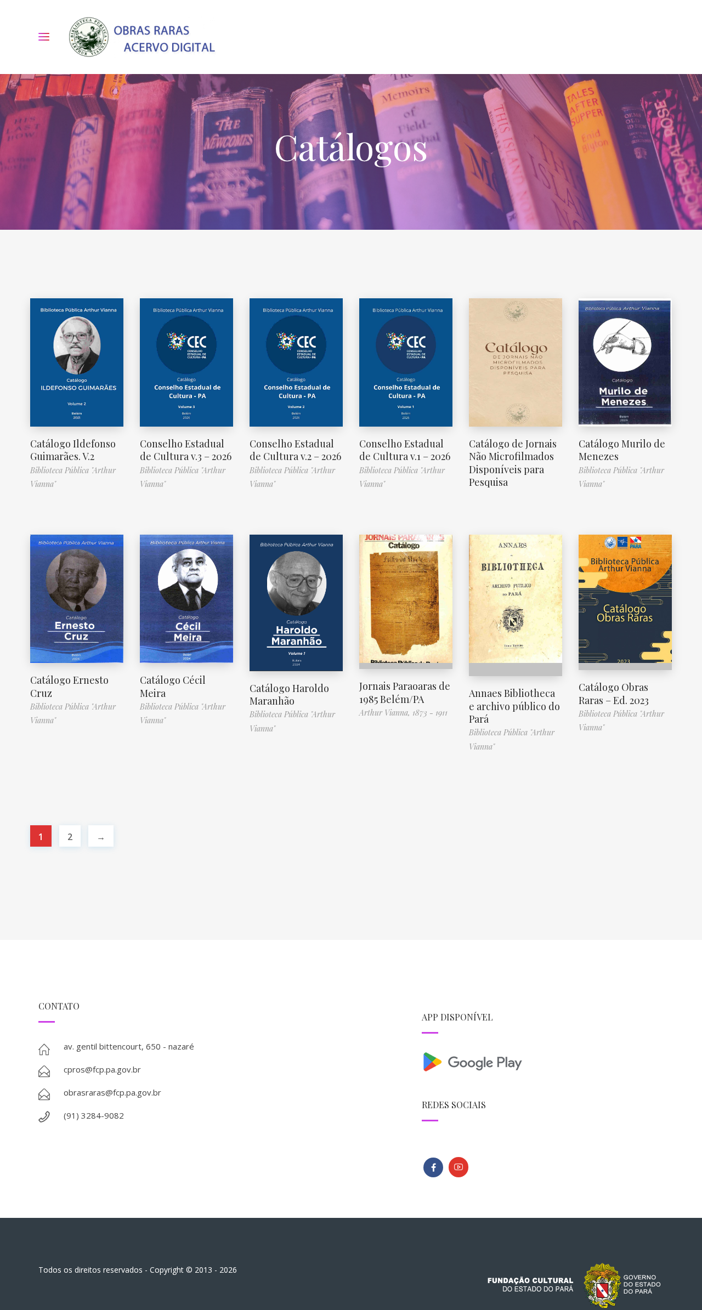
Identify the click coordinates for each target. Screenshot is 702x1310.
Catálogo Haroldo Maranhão (289, 694)
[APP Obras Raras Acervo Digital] (543, 1060)
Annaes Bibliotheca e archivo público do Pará (514, 706)
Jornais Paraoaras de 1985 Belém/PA (404, 692)
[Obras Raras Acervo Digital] (142, 37)
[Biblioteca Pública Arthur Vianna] (433, 1167)
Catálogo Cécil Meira (173, 686)
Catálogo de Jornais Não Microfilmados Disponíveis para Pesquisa (513, 463)
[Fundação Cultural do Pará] (458, 1167)
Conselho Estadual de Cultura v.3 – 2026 (185, 450)
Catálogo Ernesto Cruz (69, 686)
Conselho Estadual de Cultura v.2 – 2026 (295, 450)
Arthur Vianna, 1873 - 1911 (403, 712)
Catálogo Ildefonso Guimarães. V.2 (73, 450)
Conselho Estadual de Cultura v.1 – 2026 (404, 450)
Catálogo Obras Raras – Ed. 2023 (614, 693)
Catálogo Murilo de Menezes (622, 450)
